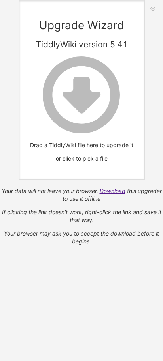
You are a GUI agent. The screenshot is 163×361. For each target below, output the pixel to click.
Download (112, 190)
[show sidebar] (153, 8)
